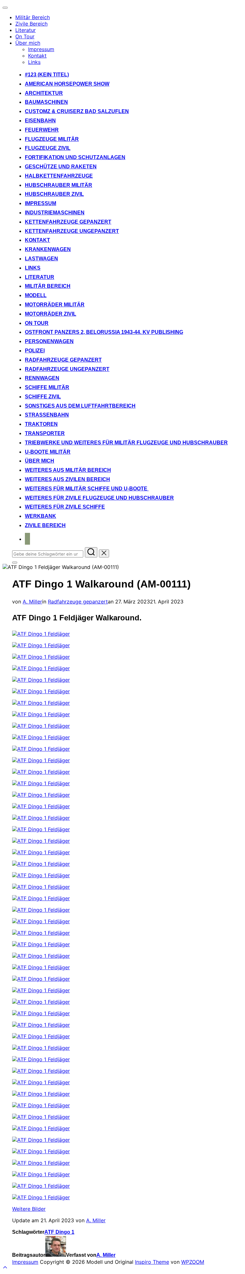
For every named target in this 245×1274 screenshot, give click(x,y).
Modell (36, 295)
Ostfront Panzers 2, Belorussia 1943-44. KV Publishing (104, 332)
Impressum (41, 49)
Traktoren (41, 424)
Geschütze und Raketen (61, 166)
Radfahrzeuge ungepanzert (67, 369)
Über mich (27, 43)
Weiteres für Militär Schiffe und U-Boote (87, 488)
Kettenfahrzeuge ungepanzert (72, 231)
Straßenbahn (47, 415)
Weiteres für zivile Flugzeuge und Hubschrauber (99, 498)
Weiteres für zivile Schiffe (65, 507)
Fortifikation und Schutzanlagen (75, 157)
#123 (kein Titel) (47, 74)
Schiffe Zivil (43, 396)
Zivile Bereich (31, 23)
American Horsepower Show (67, 84)
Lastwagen (41, 258)
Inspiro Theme (152, 1262)
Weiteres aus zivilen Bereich (67, 479)
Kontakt (37, 55)
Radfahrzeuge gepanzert (63, 360)
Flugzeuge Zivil (48, 148)
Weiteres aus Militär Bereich (68, 470)
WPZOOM (192, 1262)
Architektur (44, 93)
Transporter (45, 433)
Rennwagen (42, 378)
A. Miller (32, 601)
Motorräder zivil (50, 314)
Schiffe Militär (47, 387)
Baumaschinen (46, 102)
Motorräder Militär (55, 304)
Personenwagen (49, 341)
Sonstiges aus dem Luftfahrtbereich (80, 406)
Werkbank (40, 516)
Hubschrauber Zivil (54, 194)
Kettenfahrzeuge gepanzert (68, 222)
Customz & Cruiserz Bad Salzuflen (77, 111)
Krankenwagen (48, 249)
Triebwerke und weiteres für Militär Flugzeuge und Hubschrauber (126, 442)
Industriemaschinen (55, 212)
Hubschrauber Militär (58, 185)
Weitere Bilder (29, 1209)
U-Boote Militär (48, 452)
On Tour (24, 36)
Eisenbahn (40, 120)
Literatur (25, 30)
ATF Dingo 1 (59, 1232)
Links (34, 62)
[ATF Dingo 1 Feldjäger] (41, 634)
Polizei (35, 350)
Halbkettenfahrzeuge (59, 176)
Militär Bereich (32, 17)
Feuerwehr (42, 130)
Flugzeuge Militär (52, 139)
